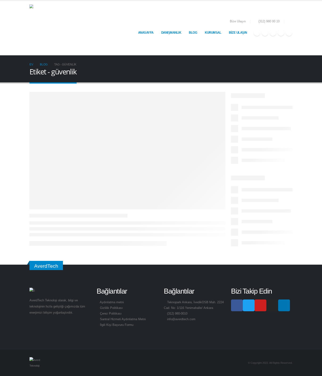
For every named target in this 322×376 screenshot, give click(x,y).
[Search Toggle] (291, 22)
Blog (193, 32)
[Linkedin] (284, 305)
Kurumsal (213, 32)
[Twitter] (265, 32)
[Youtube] (273, 32)
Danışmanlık (171, 32)
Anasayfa (145, 32)
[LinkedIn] (289, 32)
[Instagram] (281, 32)
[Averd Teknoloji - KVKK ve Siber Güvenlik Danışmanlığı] (53, 28)
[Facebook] (257, 32)
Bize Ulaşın (238, 21)
